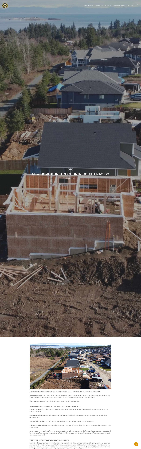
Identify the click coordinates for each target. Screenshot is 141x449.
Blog (70, 169)
